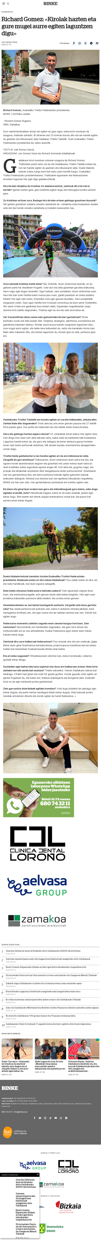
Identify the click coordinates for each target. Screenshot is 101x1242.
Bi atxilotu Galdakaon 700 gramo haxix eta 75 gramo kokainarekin (40, 1016)
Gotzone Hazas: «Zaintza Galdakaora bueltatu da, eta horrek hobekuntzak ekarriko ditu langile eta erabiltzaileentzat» (83, 1066)
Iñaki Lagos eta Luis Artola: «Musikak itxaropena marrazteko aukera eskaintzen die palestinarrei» (50, 1065)
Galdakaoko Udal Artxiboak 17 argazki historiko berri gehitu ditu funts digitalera (48, 1024)
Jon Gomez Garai (9, 42)
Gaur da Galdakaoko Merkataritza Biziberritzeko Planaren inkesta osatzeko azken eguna (52, 1008)
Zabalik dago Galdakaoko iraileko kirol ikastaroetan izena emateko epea (44, 983)
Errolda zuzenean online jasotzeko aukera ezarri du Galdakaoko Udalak (43, 1000)
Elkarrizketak (7, 12)
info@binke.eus (20, 1112)
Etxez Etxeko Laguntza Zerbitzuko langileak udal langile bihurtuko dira (43, 992)
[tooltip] (74, 43)
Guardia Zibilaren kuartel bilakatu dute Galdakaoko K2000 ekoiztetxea (43, 951)
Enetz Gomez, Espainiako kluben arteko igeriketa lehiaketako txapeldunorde (46, 967)
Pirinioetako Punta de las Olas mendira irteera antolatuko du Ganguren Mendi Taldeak (51, 975)
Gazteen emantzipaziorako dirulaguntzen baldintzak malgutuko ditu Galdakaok (48, 959)
